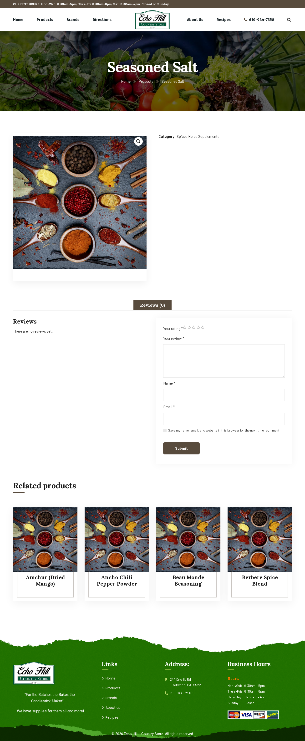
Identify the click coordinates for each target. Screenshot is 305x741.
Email (169, 406)
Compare (64, 518)
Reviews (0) (152, 305)
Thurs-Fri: (236, 691)
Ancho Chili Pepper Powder (117, 580)
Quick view (64, 540)
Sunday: (236, 703)
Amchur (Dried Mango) (45, 580)
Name (169, 383)
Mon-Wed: (236, 686)
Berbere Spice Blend (260, 580)
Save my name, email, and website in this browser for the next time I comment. (224, 430)
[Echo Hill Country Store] (152, 20)
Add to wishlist (64, 529)
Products (146, 81)
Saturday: (237, 697)
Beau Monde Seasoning (188, 580)
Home (126, 81)
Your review (173, 338)
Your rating (173, 328)
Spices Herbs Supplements (198, 136)
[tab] (152, 305)
